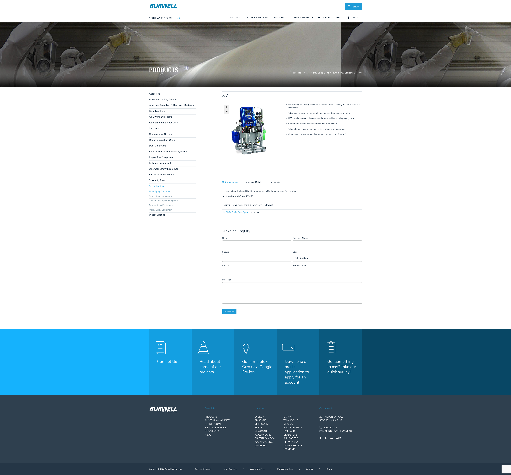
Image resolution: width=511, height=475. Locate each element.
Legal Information (257, 469)
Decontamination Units (162, 139)
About (339, 17)
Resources (324, 17)
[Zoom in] (226, 107)
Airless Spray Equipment (160, 196)
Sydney (259, 416)
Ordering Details (230, 182)
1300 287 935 (329, 427)
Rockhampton (292, 427)
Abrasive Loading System (163, 99)
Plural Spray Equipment (343, 73)
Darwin (288, 416)
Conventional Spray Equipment (163, 200)
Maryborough (292, 445)
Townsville (290, 420)
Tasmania (289, 449)
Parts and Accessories (161, 174)
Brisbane (260, 420)
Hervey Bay (290, 442)
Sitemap (309, 469)
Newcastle (262, 431)
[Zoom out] (226, 111)
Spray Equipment (320, 73)
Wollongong (263, 434)
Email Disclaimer (230, 469)
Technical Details (253, 182)
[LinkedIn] (331, 438)
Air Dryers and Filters (160, 116)
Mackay (288, 424)
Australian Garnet (257, 17)
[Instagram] (325, 438)
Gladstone (290, 434)
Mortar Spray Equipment (160, 210)
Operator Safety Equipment (164, 168)
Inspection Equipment (161, 157)
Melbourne (262, 424)
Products (236, 17)
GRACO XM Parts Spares (238, 212)
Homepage (297, 73)
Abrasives (154, 93)
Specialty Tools (157, 180)
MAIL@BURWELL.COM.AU (337, 431)
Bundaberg (290, 438)
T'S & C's (329, 469)
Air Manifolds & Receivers (163, 122)
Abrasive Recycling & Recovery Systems (171, 105)
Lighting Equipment (160, 163)
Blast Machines (157, 111)
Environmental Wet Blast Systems (168, 151)
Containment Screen (160, 134)
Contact (355, 17)
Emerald (289, 431)
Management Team (285, 469)
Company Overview (203, 469)
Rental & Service (303, 17)
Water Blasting (157, 214)
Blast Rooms (281, 17)
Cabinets (154, 128)
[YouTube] (338, 438)
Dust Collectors (157, 145)
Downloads (274, 182)
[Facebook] (320, 438)
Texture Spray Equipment (161, 205)
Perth (258, 427)
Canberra (261, 445)
